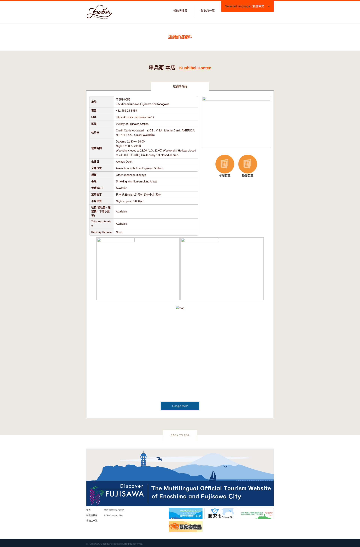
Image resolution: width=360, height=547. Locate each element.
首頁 (88, 510)
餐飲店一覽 (208, 10)
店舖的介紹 (180, 86)
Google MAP (180, 405)
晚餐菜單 (244, 166)
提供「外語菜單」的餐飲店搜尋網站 (99, 12)
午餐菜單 (222, 166)
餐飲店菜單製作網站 (114, 510)
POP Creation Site (113, 515)
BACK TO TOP (180, 435)
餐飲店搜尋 (180, 10)
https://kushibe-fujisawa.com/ (134, 117)
